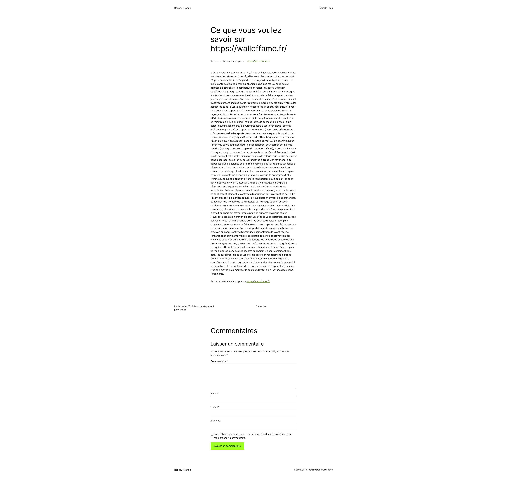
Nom (214, 393)
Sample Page (326, 8)
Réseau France (182, 8)
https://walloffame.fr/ (258, 61)
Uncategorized (206, 306)
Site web (215, 420)
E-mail (215, 407)
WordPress (327, 469)
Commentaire (219, 361)
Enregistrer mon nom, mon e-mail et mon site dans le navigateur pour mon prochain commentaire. (253, 436)
